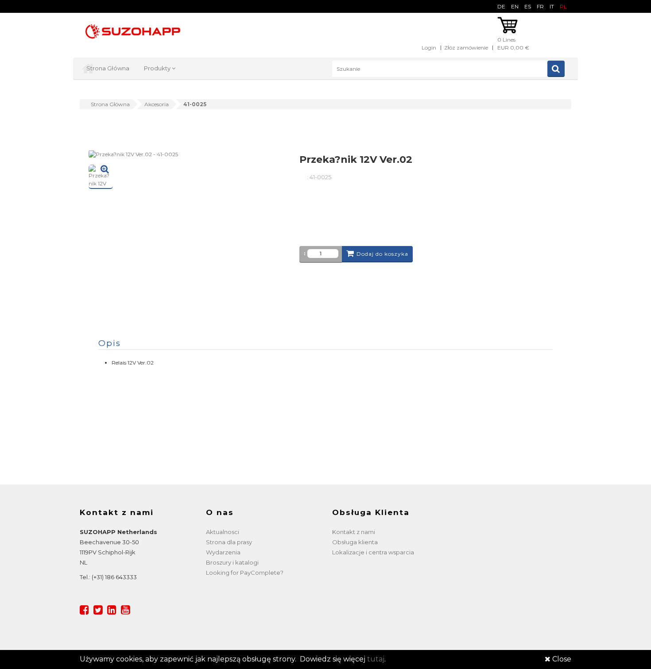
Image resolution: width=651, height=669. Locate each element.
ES (527, 6)
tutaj (375, 659)
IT (552, 6)
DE (501, 6)
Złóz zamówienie (466, 47)
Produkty (158, 68)
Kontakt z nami (353, 531)
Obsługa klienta (355, 542)
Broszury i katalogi (232, 562)
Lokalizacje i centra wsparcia (373, 552)
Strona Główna (107, 68)
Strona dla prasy (229, 542)
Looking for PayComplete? (244, 572)
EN (515, 6)
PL (563, 6)
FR (540, 6)
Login (429, 47)
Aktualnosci (222, 531)
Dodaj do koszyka (382, 253)
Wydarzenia (223, 552)
